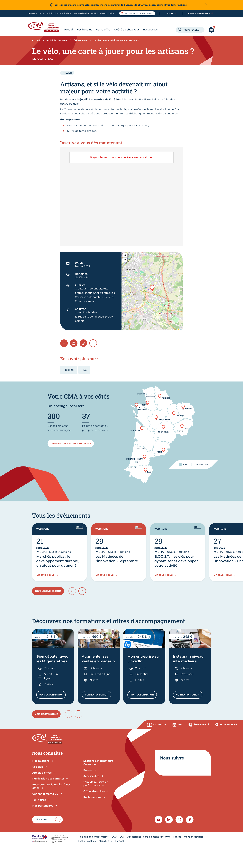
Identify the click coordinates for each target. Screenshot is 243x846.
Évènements (80, 40)
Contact (119, 841)
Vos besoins (84, 29)
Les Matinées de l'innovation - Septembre (116, 558)
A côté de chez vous (127, 29)
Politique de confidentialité (93, 836)
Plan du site (105, 841)
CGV (122, 836)
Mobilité (68, 369)
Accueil (68, 29)
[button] (152, 288)
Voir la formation (52, 695)
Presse (177, 836)
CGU (114, 836)
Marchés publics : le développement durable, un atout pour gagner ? (57, 561)
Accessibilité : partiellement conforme (149, 836)
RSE (84, 369)
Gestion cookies (87, 841)
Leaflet (180, 329)
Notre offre (103, 29)
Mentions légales (193, 836)
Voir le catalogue (46, 714)
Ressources (150, 29)
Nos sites (41, 819)
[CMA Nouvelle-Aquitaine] (45, 27)
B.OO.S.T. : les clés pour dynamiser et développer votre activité (176, 561)
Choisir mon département (139, 13)
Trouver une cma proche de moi (70, 443)
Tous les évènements (48, 591)
